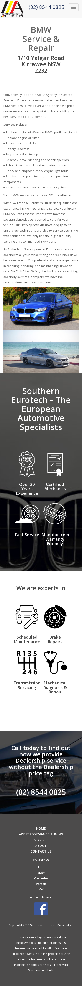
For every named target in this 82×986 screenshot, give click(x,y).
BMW (41, 873)
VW (41, 889)
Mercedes (40, 878)
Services (41, 840)
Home (41, 828)
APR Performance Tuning (41, 834)
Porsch (41, 884)
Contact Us (41, 851)
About (41, 845)
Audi (41, 867)
